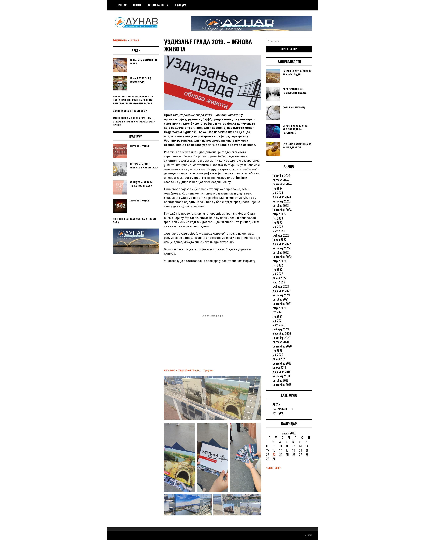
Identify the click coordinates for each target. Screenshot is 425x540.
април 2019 (279, 367)
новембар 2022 (281, 248)
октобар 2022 (281, 252)
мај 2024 (278, 193)
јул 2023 (278, 218)
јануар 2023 (280, 239)
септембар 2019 (282, 363)
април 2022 (279, 278)
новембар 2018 (281, 376)
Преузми (208, 370)
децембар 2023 (282, 197)
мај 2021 (278, 320)
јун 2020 (278, 350)
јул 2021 (278, 312)
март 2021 (279, 325)
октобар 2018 (280, 380)
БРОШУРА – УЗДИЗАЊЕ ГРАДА (182, 370)
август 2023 (280, 214)
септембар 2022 (282, 256)
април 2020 (279, 359)
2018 (310, 535)
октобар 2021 (280, 299)
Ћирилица (120, 40)
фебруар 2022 (281, 286)
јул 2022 (278, 265)
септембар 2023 (282, 209)
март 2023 (279, 231)
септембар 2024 (282, 184)
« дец (269, 467)
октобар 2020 (281, 342)
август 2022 (280, 261)
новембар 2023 (281, 201)
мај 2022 (278, 273)
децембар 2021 (282, 291)
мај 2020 (278, 354)
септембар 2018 (282, 384)
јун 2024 (278, 188)
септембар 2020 (282, 346)
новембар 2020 (281, 338)
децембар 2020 (282, 333)
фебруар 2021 (281, 329)
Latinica (134, 40)
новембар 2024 (281, 175)
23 (274, 454)
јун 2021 (277, 316)
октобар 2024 (281, 180)
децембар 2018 (282, 372)
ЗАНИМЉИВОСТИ (158, 5)
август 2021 (279, 308)
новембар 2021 (281, 295)
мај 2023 (278, 227)
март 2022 (279, 282)
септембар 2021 (282, 303)
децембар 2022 (282, 244)
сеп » (278, 467)
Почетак (121, 5)
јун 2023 (278, 222)
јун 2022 (278, 269)
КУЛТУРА (180, 5)
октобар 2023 (281, 205)
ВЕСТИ (137, 5)
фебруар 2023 (281, 235)
